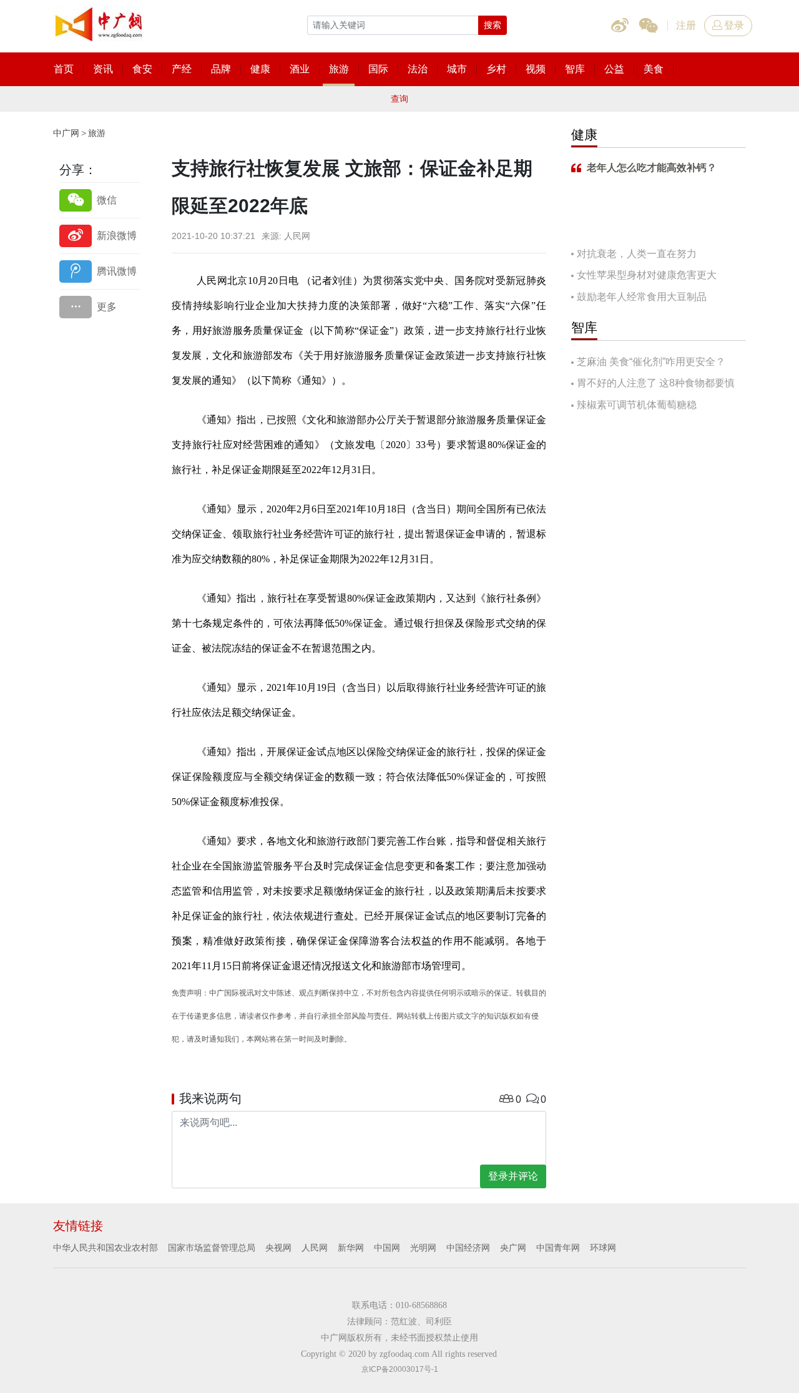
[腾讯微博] (99, 271)
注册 (686, 25)
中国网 (387, 1248)
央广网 (513, 1248)
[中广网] (100, 22)
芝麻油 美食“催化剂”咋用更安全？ (651, 361)
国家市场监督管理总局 (211, 1248)
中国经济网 (468, 1248)
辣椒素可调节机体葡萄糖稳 (637, 404)
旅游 (96, 133)
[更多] (99, 307)
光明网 (423, 1248)
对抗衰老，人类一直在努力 (637, 253)
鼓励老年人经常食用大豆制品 (642, 296)
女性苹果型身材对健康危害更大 (647, 275)
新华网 (351, 1248)
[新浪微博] (99, 235)
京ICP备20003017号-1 (399, 1369)
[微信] (99, 200)
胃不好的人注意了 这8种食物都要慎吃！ (653, 384)
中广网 (66, 133)
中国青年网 (558, 1248)
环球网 (603, 1248)
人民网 (314, 1248)
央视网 (278, 1248)
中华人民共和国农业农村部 (105, 1248)
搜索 (492, 25)
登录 (734, 25)
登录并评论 (513, 1176)
